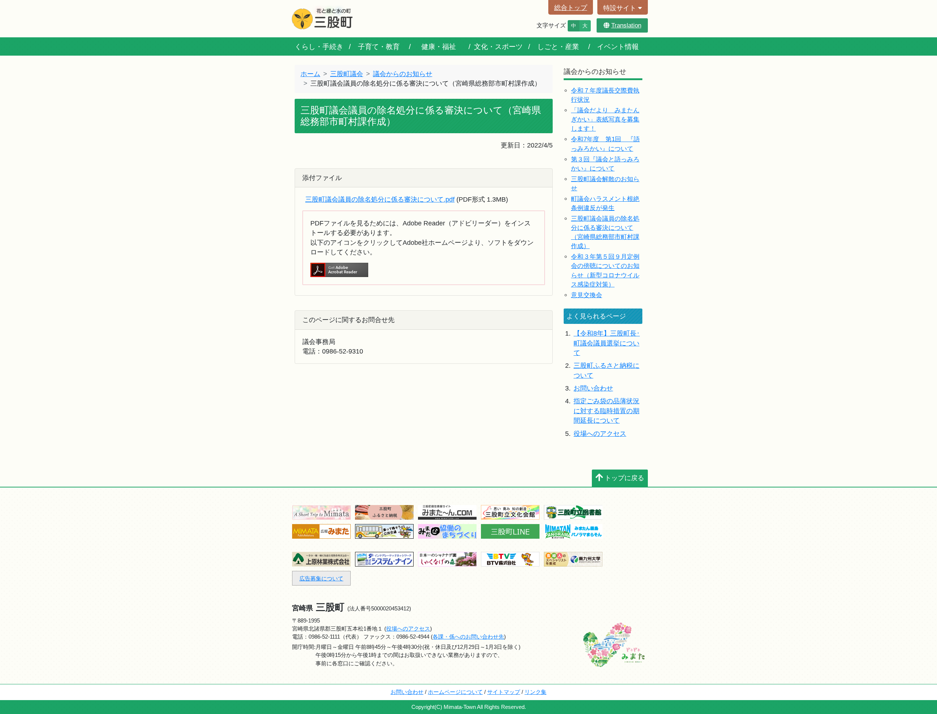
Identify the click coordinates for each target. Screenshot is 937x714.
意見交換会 (586, 295)
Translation (626, 25)
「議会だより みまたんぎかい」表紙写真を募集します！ (605, 119)
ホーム (310, 74)
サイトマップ (503, 692)
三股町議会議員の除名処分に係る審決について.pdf (380, 199)
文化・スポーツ (498, 46)
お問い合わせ (593, 388)
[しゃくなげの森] (447, 559)
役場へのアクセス (600, 433)
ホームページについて (455, 692)
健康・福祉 (438, 46)
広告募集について (321, 578)
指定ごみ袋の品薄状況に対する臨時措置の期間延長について (606, 410)
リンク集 (535, 692)
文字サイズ (551, 25)
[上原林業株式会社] (321, 559)
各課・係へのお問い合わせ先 (468, 636)
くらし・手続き (319, 46)
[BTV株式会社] (510, 559)
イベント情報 (618, 46)
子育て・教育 (379, 46)
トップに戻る (624, 478)
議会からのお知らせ (402, 74)
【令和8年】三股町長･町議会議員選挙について (607, 343)
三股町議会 (346, 74)
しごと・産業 (558, 46)
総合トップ (570, 7)
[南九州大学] (573, 559)
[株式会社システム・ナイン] (384, 559)
